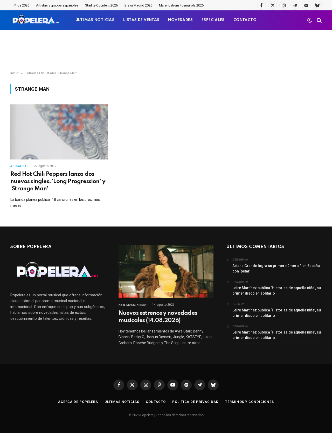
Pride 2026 (21, 5)
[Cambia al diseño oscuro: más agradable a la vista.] (309, 20)
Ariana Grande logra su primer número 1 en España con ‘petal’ (276, 268)
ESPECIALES (213, 20)
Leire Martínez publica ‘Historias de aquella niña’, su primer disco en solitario (276, 290)
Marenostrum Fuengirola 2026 (181, 5)
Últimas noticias (122, 402)
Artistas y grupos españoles (57, 5)
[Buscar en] (319, 20)
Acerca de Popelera (78, 402)
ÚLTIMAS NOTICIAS (94, 20)
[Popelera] (36, 20)
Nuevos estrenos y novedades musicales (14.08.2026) (158, 316)
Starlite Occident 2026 (101, 5)
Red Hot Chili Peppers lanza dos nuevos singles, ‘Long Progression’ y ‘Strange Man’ (57, 181)
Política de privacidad (195, 402)
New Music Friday (133, 305)
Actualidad (19, 166)
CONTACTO (245, 20)
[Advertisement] (166, 50)
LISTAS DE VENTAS (141, 20)
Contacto (156, 402)
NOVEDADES (180, 20)
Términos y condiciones (249, 402)
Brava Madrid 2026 (138, 5)
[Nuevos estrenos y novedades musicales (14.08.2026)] (166, 271)
